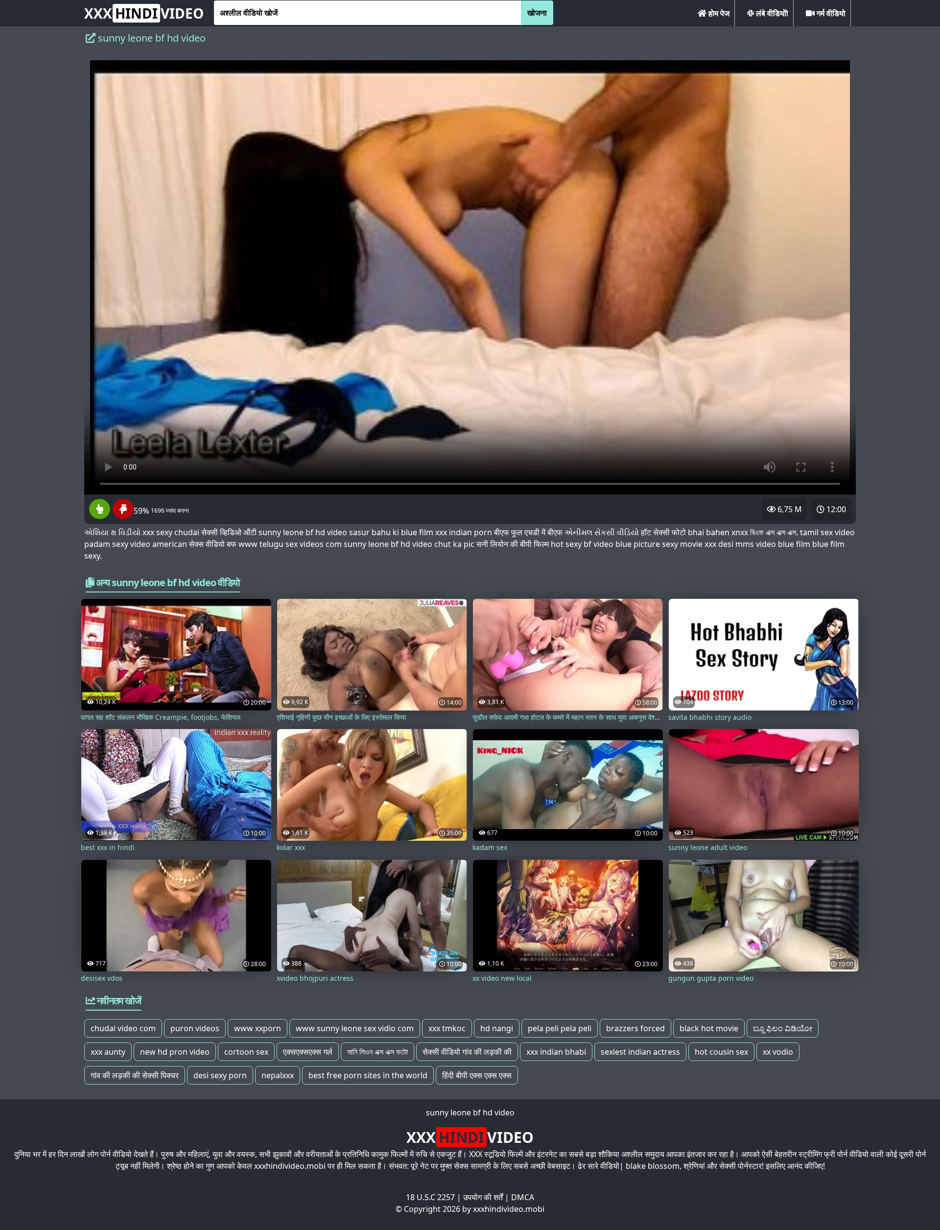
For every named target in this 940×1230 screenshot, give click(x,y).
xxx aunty (108, 1051)
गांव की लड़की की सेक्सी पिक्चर (135, 1075)
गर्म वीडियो (830, 13)
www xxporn (257, 1028)
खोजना (537, 12)
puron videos (194, 1028)
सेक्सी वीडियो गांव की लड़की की (467, 1051)
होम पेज (717, 13)
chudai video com (123, 1028)
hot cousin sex (721, 1051)
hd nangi (496, 1028)
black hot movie (709, 1028)
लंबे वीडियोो (771, 13)
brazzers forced (635, 1028)
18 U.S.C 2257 (430, 1197)
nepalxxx (277, 1075)
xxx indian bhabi (556, 1051)
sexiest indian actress (640, 1051)
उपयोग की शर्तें (483, 1197)
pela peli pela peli (559, 1028)
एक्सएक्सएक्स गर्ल (307, 1051)
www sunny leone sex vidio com (355, 1028)
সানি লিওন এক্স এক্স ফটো (377, 1051)
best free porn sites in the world (367, 1075)
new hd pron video (175, 1051)
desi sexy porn (220, 1075)
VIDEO (144, 13)
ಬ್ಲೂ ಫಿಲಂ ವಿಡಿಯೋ (782, 1028)
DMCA (522, 1197)
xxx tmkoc (447, 1028)
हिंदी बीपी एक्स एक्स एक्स (477, 1075)
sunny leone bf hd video (470, 1112)
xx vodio (778, 1051)
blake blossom (653, 1165)
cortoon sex (246, 1051)
